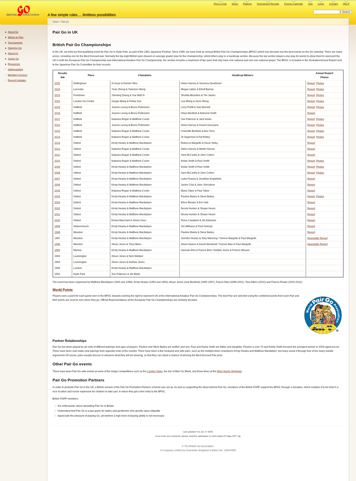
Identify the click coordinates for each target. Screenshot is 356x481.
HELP (346, 3)
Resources (14, 64)
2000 (57, 220)
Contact (333, 3)
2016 (57, 125)
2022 (57, 101)
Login (321, 3)
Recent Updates (17, 80)
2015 (57, 131)
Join (310, 3)
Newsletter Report (317, 238)
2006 (57, 184)
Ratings (247, 3)
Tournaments (15, 42)
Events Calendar (293, 3)
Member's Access (17, 75)
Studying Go (15, 48)
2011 (57, 154)
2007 (57, 178)
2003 (57, 202)
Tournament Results (268, 3)
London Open (155, 371)
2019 (57, 107)
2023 (57, 95)
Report (311, 83)
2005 (57, 190)
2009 (57, 166)
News (235, 3)
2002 (57, 208)
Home (56, 21)
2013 (57, 143)
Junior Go (13, 58)
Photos (320, 83)
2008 (57, 172)
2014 (57, 137)
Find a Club (220, 3)
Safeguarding (15, 69)
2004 (57, 196)
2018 (57, 113)
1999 (57, 226)
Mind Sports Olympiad (229, 371)
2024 (57, 89)
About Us (13, 53)
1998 (57, 232)
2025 (57, 83)
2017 (57, 119)
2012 (57, 149)
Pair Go (65, 21)
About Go (13, 32)
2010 (57, 160)
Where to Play (15, 37)
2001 (57, 214)
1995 (57, 250)
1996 (57, 244)
